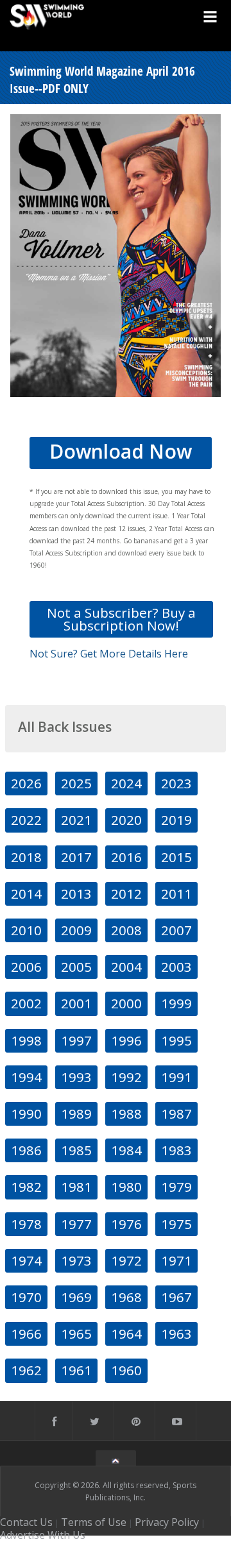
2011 (176, 893)
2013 (76, 893)
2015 (176, 857)
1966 (26, 1334)
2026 (26, 783)
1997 (76, 1040)
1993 (76, 1077)
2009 (76, 930)
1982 (26, 1187)
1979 (176, 1187)
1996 (126, 1040)
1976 (126, 1224)
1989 (76, 1114)
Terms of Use (93, 1522)
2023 (176, 783)
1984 (126, 1150)
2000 (126, 1003)
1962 (26, 1370)
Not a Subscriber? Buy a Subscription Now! (121, 619)
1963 (176, 1334)
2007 (176, 930)
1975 (176, 1224)
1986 (26, 1150)
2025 (76, 783)
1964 (126, 1334)
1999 (176, 1003)
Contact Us (26, 1522)
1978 (26, 1224)
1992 (126, 1077)
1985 (76, 1150)
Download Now (120, 451)
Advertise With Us (42, 1535)
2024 (126, 783)
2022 (26, 820)
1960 (126, 1370)
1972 (126, 1260)
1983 (176, 1150)
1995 (176, 1040)
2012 (126, 893)
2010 (26, 930)
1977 (76, 1224)
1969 (76, 1297)
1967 (176, 1297)
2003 (176, 967)
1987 (176, 1114)
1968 (126, 1297)
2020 (126, 820)
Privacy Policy (167, 1522)
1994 (26, 1077)
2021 (76, 820)
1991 (176, 1077)
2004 (126, 967)
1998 (26, 1040)
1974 (26, 1260)
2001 (76, 1003)
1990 (26, 1114)
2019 (176, 820)
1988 (126, 1114)
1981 (76, 1187)
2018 (26, 857)
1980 (126, 1187)
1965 (76, 1334)
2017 (76, 857)
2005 (76, 967)
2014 (26, 893)
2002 (26, 1003)
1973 (76, 1260)
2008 (126, 930)
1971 (176, 1260)
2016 (126, 857)
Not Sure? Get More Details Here (109, 654)
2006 (26, 967)
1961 (76, 1370)
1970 (26, 1297)
